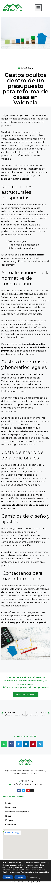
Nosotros (10, 807)
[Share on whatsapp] (4, 744)
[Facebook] (19, 790)
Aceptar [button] (8, 877)
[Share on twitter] (19, 744)
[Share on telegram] (40, 744)
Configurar (34, 877)
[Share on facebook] (11, 744)
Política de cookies (30, 870)
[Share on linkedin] (26, 744)
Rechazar (20, 877)
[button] (38, 7)
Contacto (10, 824)
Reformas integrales (17, 811)
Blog (8, 816)
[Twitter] (23, 790)
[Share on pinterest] (33, 744)
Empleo (9, 820)
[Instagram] (32, 790)
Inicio (8, 803)
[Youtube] (28, 790)
